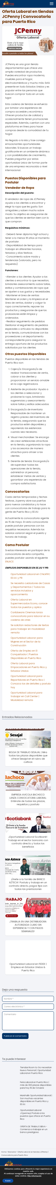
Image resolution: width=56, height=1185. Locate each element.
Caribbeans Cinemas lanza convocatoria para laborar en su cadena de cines (30, 616)
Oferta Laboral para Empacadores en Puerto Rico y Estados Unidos (29, 667)
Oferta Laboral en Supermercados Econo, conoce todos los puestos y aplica (29, 603)
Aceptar (8, 1181)
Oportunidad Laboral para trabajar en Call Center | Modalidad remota (26, 696)
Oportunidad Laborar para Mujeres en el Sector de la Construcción (27, 641)
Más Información (34, 1176)
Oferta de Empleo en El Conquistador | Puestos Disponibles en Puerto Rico (26, 654)
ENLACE (9, 561)
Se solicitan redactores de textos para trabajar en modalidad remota (30, 629)
